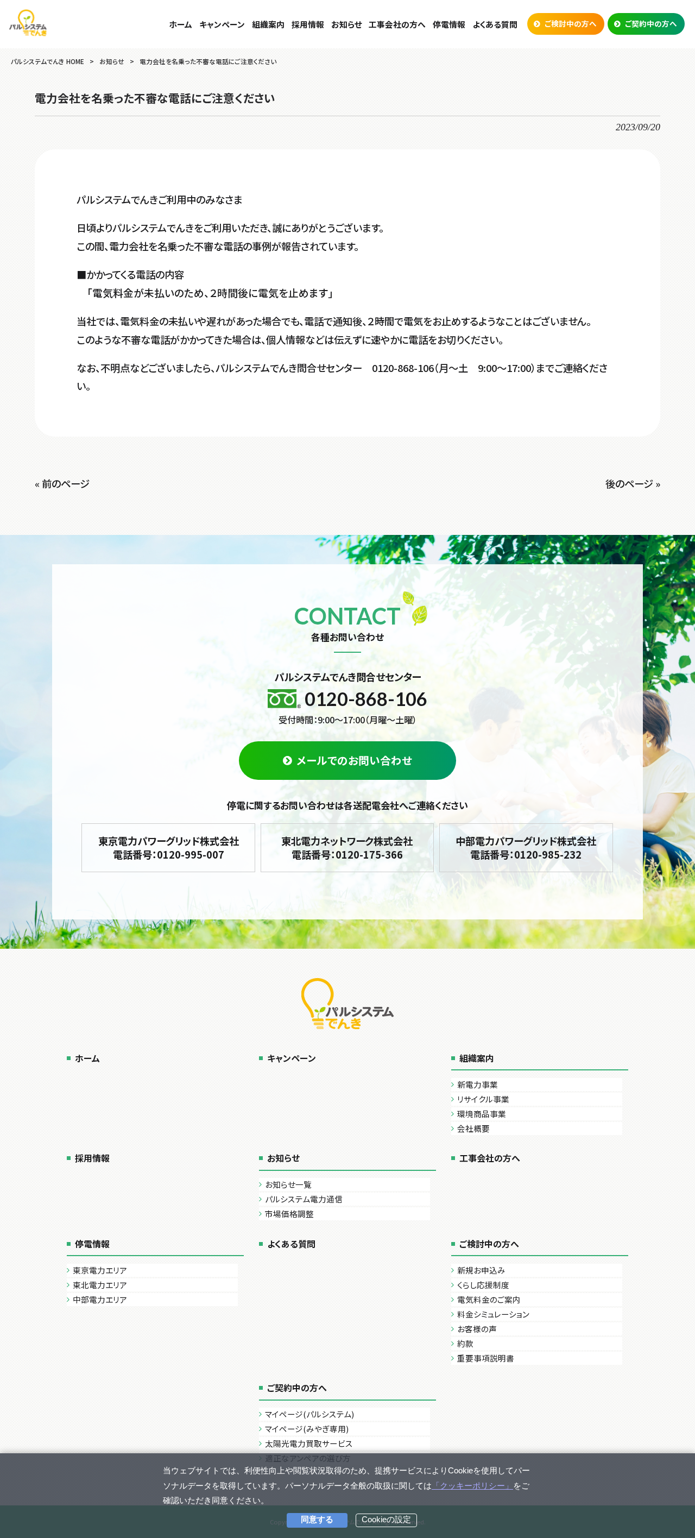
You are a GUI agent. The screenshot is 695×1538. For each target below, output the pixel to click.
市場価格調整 (289, 1213)
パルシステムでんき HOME (47, 61)
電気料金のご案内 (489, 1299)
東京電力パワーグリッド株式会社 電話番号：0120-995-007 (168, 848)
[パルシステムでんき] (28, 23)
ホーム (87, 1057)
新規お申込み (481, 1270)
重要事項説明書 (485, 1358)
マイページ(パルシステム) (309, 1414)
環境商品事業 (481, 1113)
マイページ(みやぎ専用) (307, 1428)
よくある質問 (291, 1243)
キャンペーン (291, 1057)
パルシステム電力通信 (304, 1199)
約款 (465, 1343)
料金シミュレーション (493, 1314)
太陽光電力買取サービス (309, 1443)
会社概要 (473, 1128)
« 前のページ (62, 483)
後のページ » (632, 483)
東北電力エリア (100, 1284)
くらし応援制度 (483, 1284)
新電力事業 (477, 1084)
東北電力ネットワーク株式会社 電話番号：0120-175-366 (347, 848)
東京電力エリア (100, 1270)
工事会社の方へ (489, 1157)
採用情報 (92, 1157)
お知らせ (111, 61)
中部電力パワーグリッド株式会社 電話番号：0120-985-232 (526, 848)
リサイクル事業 (483, 1099)
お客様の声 (477, 1328)
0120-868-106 (366, 699)
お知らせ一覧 (288, 1184)
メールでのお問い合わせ (354, 760)
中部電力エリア (100, 1299)
